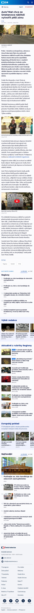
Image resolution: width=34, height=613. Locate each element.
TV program (5, 567)
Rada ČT (20, 581)
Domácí (13, 264)
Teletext (4, 577)
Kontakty (20, 595)
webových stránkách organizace (18, 157)
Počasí (3, 584)
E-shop (3, 588)
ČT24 (2, 21)
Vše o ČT (3, 595)
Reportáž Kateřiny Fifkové (8, 211)
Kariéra (20, 584)
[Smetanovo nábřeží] (17, 34)
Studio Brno (21, 574)
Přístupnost (22, 610)
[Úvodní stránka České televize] (8, 547)
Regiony (5, 264)
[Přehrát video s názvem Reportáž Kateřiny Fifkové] (17, 201)
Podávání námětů (23, 588)
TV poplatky (5, 574)
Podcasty (4, 581)
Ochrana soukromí (12, 610)
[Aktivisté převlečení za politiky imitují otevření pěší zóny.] (17, 125)
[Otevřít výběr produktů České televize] (32, 2)
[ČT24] (4, 2)
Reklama (20, 570)
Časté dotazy (21, 591)
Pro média (21, 567)
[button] (17, 201)
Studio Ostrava (22, 577)
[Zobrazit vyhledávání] (28, 2)
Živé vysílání (5, 570)
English (3, 610)
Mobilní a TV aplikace (7, 591)
